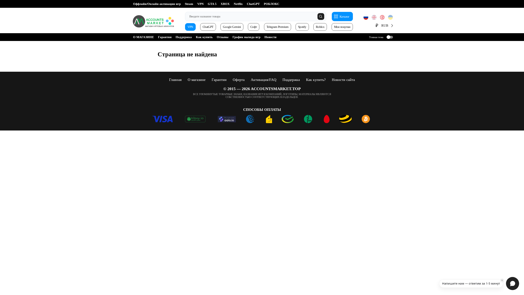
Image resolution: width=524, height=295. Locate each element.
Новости (270, 37)
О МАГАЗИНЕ (143, 37)
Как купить (204, 37)
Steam (189, 4)
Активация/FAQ (263, 80)
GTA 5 (212, 4)
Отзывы (222, 37)
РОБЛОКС (271, 4)
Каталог (344, 16)
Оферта (239, 80)
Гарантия (165, 37)
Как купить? (316, 80)
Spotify (302, 26)
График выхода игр (246, 37)
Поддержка (184, 37)
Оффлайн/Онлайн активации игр (157, 4)
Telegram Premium (278, 26)
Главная (175, 80)
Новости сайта (343, 80)
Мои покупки (342, 26)
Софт (253, 26)
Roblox (320, 26)
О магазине (197, 80)
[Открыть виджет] (512, 283)
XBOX (225, 4)
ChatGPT (253, 4)
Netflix (238, 4)
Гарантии (219, 80)
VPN (200, 4)
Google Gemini (232, 26)
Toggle (389, 37)
